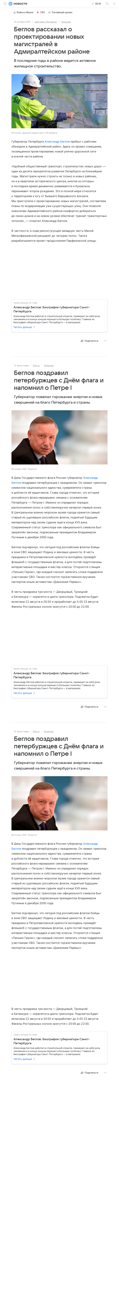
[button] (59, 101)
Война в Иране (25, 12)
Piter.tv (36, 365)
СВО (42, 12)
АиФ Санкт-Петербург (46, 22)
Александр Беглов (57, 141)
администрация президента (30, 1276)
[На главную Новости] (19, 3)
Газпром (37, 1241)
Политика (66, 22)
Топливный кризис (62, 12)
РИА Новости (36, 1097)
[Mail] (10, 3)
